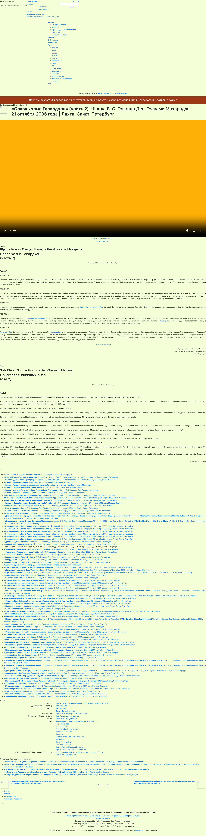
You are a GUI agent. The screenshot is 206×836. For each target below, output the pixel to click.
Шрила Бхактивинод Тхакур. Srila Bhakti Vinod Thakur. (76, 769)
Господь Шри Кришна (65, 729)
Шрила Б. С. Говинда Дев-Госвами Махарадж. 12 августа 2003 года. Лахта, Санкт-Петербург (65, 673)
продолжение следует (103, 344)
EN (78, 1)
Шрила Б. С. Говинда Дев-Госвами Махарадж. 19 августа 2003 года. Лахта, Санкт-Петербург (53, 691)
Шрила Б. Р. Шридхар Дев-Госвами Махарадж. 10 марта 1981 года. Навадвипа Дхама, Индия (71, 774)
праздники (56, 68)
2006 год (59, 706)
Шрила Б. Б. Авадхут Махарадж (69, 713)
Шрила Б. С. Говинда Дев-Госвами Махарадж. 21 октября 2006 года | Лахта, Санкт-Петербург (60, 544)
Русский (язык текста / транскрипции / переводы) (77, 752)
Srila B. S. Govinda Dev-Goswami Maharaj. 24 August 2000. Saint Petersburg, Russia (69, 498)
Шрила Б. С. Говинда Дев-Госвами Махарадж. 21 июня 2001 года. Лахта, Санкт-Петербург (51, 508)
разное (55, 48)
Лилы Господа (62, 742)
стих (54, 66)
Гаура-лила (60, 724)
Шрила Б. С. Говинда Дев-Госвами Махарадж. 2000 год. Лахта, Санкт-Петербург (54, 627)
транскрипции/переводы (62, 79)
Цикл (6, 791)
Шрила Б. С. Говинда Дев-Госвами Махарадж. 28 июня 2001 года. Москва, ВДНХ (55, 634)
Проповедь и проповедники (64, 30)
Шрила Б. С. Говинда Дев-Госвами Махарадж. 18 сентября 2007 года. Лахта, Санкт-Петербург (58, 655)
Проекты (56, 32)
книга (54, 55)
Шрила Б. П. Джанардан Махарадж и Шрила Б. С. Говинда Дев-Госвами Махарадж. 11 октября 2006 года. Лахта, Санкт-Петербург (77, 570)
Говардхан (60, 726)
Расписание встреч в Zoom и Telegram (43, 17)
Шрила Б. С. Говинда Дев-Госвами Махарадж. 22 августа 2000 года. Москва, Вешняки (60, 495)
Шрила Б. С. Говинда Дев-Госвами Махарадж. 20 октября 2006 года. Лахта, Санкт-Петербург (59, 614)
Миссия (51, 22)
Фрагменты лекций (64, 719)
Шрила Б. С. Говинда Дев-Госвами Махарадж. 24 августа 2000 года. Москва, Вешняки (60, 500)
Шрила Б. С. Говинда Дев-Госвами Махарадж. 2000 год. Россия (41, 609)
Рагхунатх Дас (6, 332)
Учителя (55, 27)
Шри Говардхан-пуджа (65, 716)
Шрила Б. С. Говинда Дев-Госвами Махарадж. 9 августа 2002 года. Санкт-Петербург (51, 578)
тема (54, 50)
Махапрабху (56, 332)
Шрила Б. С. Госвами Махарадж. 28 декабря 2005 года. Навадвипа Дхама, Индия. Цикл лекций (74, 762)
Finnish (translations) (64, 755)
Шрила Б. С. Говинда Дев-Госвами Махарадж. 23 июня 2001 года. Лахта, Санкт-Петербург (67, 603)
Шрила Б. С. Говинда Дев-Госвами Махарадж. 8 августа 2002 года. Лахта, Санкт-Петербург (61, 652)
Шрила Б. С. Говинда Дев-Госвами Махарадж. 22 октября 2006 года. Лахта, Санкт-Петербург (57, 557)
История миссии (59, 24)
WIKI (49, 84)
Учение (51, 37)
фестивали (56, 71)
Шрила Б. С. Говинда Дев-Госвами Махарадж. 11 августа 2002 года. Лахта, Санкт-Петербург (57, 511)
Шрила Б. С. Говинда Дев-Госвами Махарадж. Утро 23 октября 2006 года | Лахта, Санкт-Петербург (61, 549)
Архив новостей (103, 785)
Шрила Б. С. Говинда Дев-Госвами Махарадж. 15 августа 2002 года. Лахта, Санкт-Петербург (65, 583)
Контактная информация (112, 816)
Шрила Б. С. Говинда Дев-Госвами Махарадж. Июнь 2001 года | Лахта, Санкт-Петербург (54, 658)
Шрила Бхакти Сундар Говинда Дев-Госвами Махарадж (79, 703)
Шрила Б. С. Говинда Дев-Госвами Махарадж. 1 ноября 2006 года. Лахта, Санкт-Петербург (68, 567)
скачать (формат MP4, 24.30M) (103, 238)
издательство (58, 76)
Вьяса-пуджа (134, 816)
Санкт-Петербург (63, 711)
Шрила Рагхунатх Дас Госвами (69, 750)
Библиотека (53, 40)
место (54, 58)
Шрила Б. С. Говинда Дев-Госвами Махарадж (38, 482)
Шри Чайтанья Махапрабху (67, 747)
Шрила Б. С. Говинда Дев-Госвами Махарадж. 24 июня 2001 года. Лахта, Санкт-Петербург (56, 637)
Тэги (50, 45)
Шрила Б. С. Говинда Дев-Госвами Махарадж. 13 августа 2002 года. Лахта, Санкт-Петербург (55, 575)
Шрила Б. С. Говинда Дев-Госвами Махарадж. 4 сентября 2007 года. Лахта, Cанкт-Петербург (66, 681)
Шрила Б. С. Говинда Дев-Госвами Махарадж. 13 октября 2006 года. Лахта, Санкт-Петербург (61, 477)
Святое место (61, 744)
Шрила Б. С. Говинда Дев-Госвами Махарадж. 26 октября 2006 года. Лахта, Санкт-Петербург (68, 526)
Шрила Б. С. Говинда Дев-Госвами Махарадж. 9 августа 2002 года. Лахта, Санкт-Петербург (69, 642)
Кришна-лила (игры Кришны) (68, 737)
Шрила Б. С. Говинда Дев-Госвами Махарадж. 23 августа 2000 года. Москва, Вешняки (55, 686)
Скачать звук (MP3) (103, 241)
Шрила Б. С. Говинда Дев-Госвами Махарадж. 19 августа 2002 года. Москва (49, 678)
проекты (55, 73)
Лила (58, 739)
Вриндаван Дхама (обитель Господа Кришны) (75, 721)
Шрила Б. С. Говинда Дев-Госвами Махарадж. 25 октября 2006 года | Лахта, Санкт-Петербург (82, 611)
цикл (54, 63)
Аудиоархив (53, 42)
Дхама (58, 734)
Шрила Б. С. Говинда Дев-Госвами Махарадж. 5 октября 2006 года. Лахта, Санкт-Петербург (62, 629)
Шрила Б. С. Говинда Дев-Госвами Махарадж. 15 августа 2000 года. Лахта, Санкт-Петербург (60, 480)
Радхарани (164, 321)
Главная (69, 816)
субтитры (56, 81)
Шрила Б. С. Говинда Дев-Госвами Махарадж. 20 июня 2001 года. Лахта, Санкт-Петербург (56, 624)
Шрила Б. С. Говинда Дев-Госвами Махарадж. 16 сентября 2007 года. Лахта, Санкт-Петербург (57, 542)
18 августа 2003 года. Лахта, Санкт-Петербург (42, 565)
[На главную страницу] (3, 19)
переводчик (57, 61)
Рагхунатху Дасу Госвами (35, 318)
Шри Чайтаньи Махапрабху (91, 307)
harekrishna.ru (139, 830)
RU (74, 1)
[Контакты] (15, 19)
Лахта (58, 708)
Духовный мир (62, 731)
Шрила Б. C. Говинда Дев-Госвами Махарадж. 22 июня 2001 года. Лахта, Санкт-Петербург (53, 554)
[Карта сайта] (9, 19)
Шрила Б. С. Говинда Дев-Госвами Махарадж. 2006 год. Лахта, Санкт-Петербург (55, 647)
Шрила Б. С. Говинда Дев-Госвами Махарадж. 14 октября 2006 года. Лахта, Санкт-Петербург (58, 513)
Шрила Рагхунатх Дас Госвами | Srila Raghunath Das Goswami (57, 772)
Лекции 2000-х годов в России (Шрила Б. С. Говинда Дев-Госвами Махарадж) (38, 474)
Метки (7, 794)
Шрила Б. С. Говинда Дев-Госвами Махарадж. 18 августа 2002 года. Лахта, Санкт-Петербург (65, 632)
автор (54, 53)
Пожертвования (59, 35)
